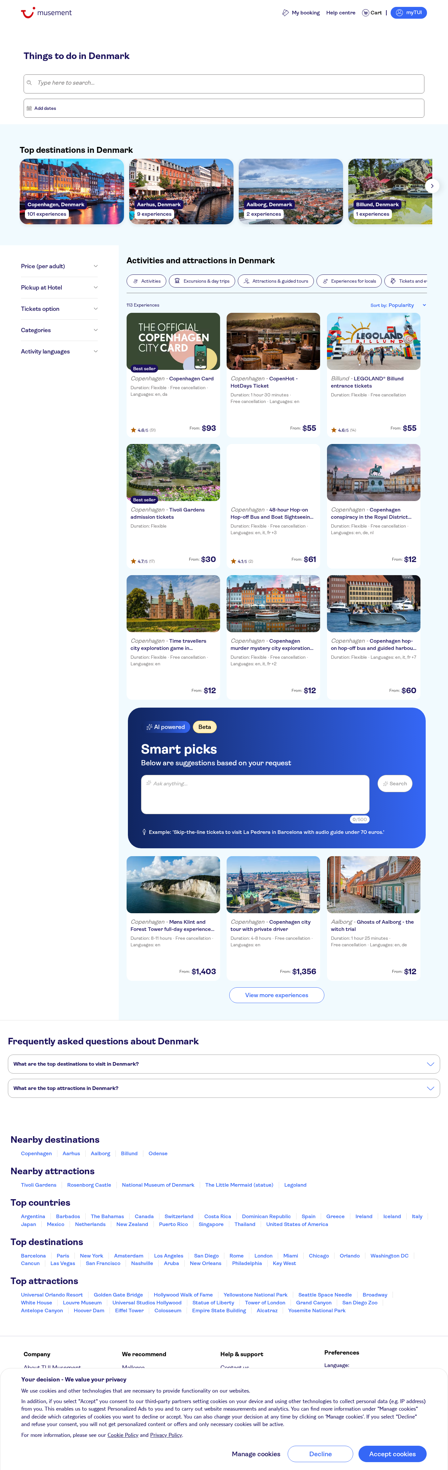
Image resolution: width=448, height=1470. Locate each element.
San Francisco (103, 1263)
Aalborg (100, 1153)
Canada (144, 1216)
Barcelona (33, 1256)
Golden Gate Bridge (118, 1295)
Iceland (392, 1216)
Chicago (319, 1256)
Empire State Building (219, 1310)
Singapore (211, 1224)
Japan (28, 1224)
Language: (336, 1365)
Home (30, 33)
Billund (129, 1153)
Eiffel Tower (129, 1310)
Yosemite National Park (317, 1310)
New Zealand (132, 1224)
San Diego (206, 1256)
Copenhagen (36, 1153)
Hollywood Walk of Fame (183, 1295)
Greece (335, 1216)
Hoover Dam (89, 1310)
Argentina (33, 1216)
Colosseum (167, 1310)
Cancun (30, 1263)
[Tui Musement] (51, 12)
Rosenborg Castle (89, 1185)
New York (91, 1256)
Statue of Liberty (213, 1302)
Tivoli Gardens (38, 1185)
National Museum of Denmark (158, 1185)
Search (398, 783)
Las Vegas (63, 1263)
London (264, 1256)
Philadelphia (247, 1263)
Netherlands (90, 1224)
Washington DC (390, 1256)
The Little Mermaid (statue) (239, 1185)
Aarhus (71, 1153)
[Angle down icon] (81, 266)
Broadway (375, 1295)
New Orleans (205, 1263)
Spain (309, 1216)
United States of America (297, 1224)
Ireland (364, 1216)
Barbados (68, 1216)
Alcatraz (267, 1310)
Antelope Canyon (42, 1310)
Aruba (171, 1263)
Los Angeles (168, 1256)
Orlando (350, 1256)
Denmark (48, 33)
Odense (158, 1153)
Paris (63, 1256)
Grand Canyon (314, 1302)
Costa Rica (217, 1216)
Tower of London (265, 1302)
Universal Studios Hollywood (147, 1302)
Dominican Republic (266, 1216)
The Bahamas (107, 1216)
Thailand (244, 1224)
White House (36, 1302)
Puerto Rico (173, 1224)
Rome (237, 1256)
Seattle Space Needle (325, 1295)
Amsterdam (128, 1256)
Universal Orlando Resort (52, 1295)
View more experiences (276, 995)
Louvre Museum (82, 1302)
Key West (284, 1263)
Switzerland (179, 1216)
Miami (290, 1256)
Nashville (142, 1263)
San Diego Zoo (359, 1302)
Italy (417, 1216)
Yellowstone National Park (256, 1295)
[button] (146, 281)
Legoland (295, 1185)
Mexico (55, 1224)
